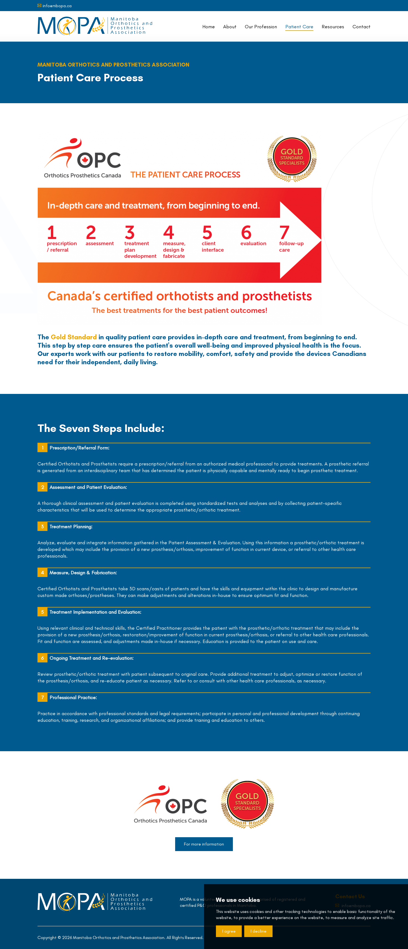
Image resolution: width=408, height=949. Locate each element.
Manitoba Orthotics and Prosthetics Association (94, 26)
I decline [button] (258, 931)
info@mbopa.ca (57, 5)
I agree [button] (229, 931)
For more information (204, 844)
